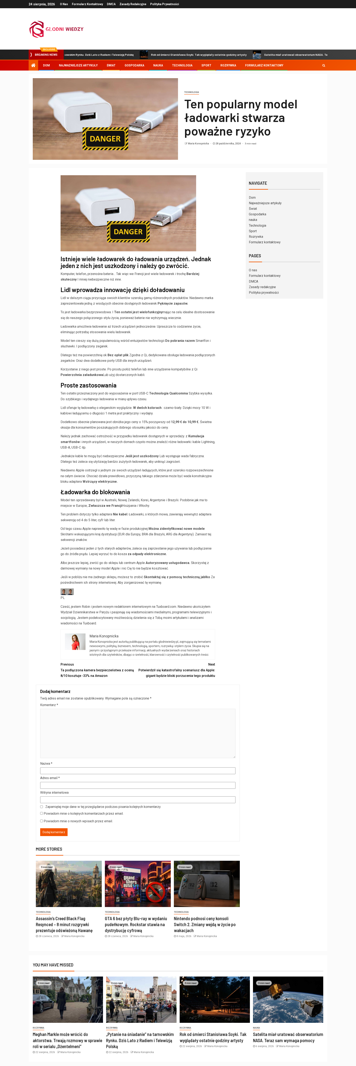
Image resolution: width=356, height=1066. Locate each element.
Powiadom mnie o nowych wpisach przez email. (78, 821)
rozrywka (38, 1028)
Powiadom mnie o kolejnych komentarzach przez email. (83, 813)
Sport (206, 65)
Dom (46, 65)
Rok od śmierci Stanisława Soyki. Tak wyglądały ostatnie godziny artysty (164, 54)
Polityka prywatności (164, 4)
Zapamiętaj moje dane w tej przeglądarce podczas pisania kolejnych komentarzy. (103, 807)
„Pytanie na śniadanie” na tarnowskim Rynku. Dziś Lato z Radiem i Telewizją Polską (140, 1040)
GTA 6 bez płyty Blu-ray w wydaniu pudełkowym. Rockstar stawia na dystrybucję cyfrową (136, 924)
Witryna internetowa (54, 793)
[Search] (323, 65)
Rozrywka (228, 65)
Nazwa (46, 764)
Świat (111, 65)
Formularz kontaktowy (87, 4)
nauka (158, 65)
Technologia (182, 65)
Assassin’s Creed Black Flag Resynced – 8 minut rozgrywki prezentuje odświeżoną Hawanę (64, 924)
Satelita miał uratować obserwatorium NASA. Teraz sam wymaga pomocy (278, 54)
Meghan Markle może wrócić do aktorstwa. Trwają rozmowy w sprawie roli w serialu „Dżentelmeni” (67, 1040)
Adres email (50, 778)
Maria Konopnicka (199, 143)
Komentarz (49, 705)
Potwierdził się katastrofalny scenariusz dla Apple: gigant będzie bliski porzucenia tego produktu (176, 669)
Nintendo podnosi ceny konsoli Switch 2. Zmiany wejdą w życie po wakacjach (205, 924)
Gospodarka (134, 65)
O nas (64, 4)
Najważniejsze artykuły (78, 65)
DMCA (111, 4)
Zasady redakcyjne (132, 4)
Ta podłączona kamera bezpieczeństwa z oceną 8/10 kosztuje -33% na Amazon (97, 669)
